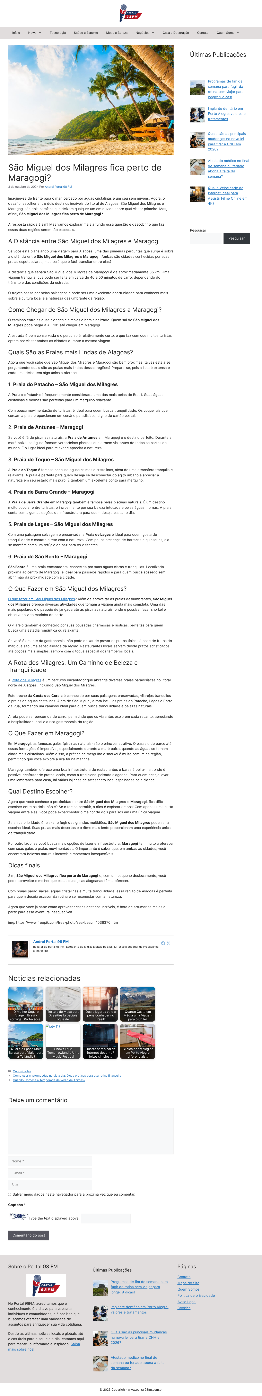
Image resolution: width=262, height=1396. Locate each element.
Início (16, 33)
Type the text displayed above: (54, 1218)
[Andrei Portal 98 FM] (20, 957)
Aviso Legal (186, 1302)
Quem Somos (188, 1289)
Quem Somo (226, 33)
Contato (203, 33)
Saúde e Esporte (86, 33)
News (32, 33)
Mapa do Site (188, 1283)
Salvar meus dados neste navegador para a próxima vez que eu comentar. (74, 1194)
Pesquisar (198, 230)
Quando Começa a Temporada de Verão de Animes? (49, 1080)
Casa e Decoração (176, 33)
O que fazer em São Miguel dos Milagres (41, 599)
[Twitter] (168, 943)
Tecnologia (58, 33)
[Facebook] (163, 943)
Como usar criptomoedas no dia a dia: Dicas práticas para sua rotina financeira (67, 1075)
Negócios (142, 33)
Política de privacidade (196, 1295)
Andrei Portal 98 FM (51, 941)
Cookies (184, 1308)
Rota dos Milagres (26, 680)
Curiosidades (22, 1071)
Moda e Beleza (117, 33)
